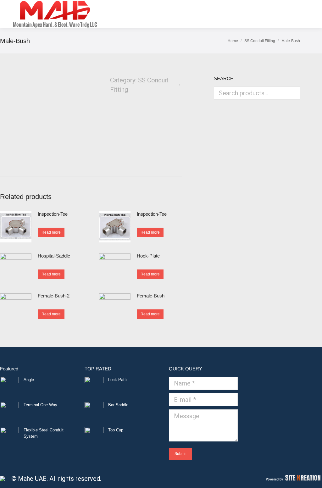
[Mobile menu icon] (306, 14)
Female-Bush (150, 295)
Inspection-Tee (53, 214)
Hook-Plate (148, 255)
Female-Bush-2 (53, 295)
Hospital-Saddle (54, 255)
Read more (51, 232)
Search (293, 93)
